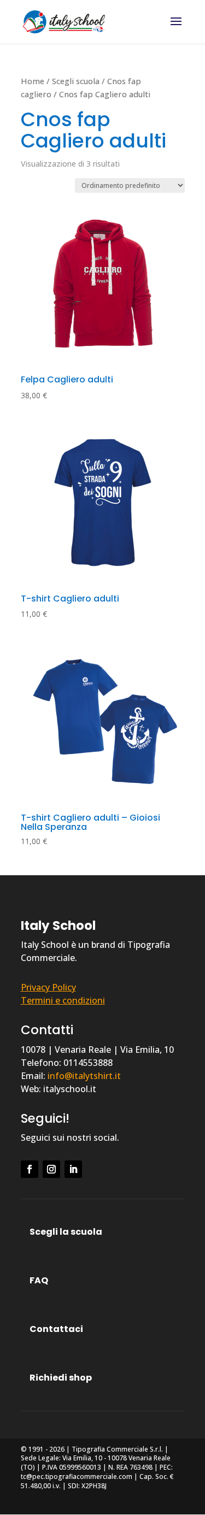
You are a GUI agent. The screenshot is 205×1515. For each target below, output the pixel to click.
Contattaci (56, 1329)
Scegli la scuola (66, 1231)
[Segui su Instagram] (51, 1169)
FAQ (39, 1280)
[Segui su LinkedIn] (73, 1169)
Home (32, 80)
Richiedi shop (61, 1377)
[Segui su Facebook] (29, 1169)
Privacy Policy (48, 987)
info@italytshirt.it (84, 1076)
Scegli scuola (75, 80)
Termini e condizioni (63, 1000)
